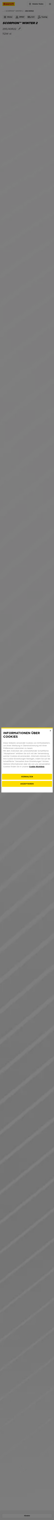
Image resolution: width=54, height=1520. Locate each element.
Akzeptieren (27, 784)
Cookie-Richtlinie (36, 767)
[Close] (50, 731)
